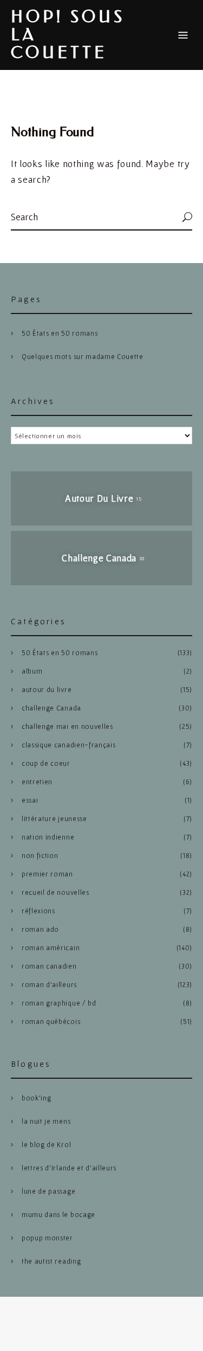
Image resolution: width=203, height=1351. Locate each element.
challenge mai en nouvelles (67, 726)
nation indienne (48, 837)
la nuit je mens (46, 1121)
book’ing (36, 1098)
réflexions (38, 911)
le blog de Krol (46, 1145)
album (32, 671)
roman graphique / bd (59, 1003)
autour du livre (46, 690)
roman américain (51, 948)
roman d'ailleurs (49, 985)
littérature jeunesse (54, 819)
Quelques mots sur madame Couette (82, 357)
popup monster (47, 1238)
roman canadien (49, 966)
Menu (183, 35)
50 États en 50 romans (59, 333)
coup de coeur (46, 763)
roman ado (40, 929)
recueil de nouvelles (55, 892)
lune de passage (48, 1191)
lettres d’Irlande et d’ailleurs (69, 1168)
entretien (37, 782)
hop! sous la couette (68, 35)
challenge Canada (51, 708)
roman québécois (51, 1021)
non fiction (40, 855)
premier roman (47, 874)
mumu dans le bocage (58, 1215)
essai (30, 800)
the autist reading (51, 1261)
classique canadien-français (68, 745)
